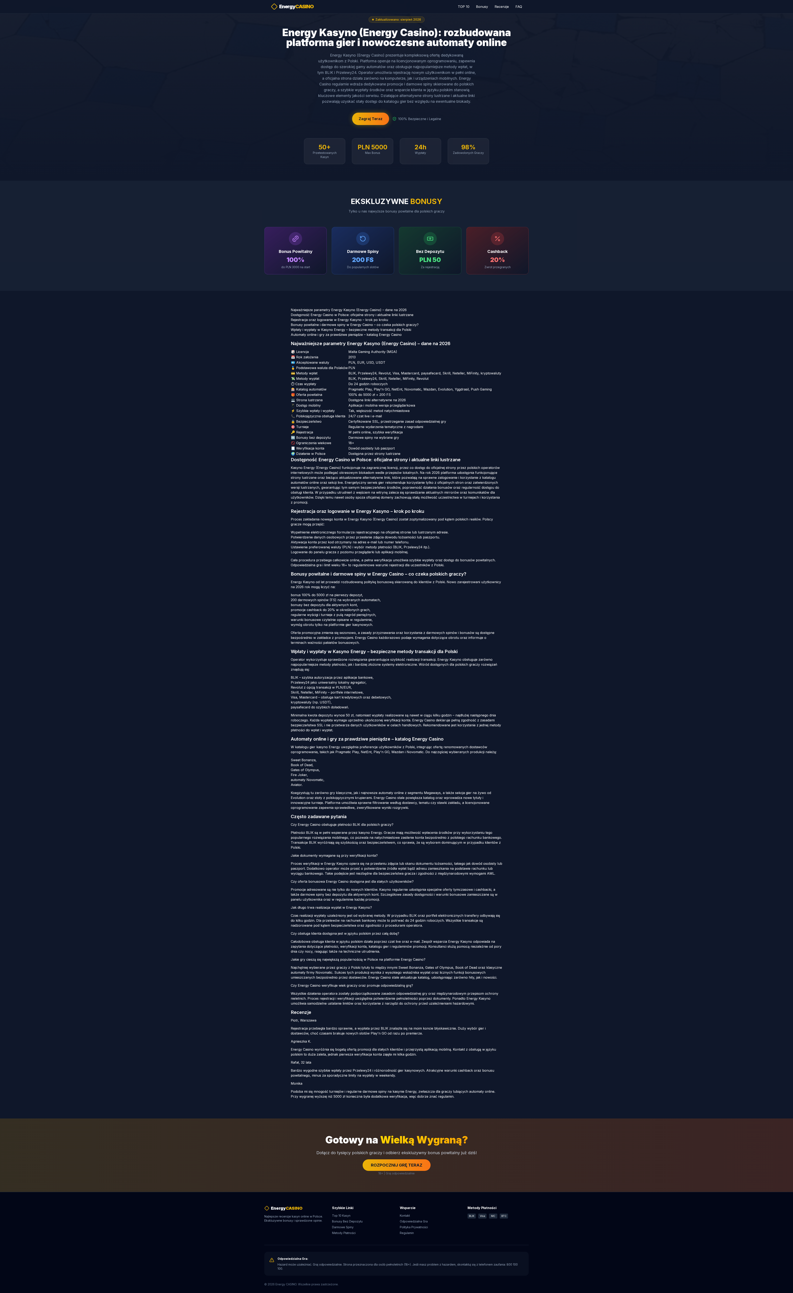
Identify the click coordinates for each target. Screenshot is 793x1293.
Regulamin (407, 1233)
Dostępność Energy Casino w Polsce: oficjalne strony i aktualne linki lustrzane (352, 315)
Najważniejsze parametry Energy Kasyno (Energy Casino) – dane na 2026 (349, 310)
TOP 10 (463, 7)
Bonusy (482, 7)
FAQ (518, 7)
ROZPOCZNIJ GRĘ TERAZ (396, 1165)
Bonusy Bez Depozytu (347, 1221)
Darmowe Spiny (343, 1227)
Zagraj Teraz (370, 119)
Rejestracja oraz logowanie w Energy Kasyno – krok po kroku (339, 320)
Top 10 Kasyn (341, 1215)
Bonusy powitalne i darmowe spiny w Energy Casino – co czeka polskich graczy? (355, 325)
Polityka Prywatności (414, 1227)
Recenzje (502, 7)
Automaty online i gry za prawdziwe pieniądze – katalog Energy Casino (346, 335)
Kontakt (405, 1215)
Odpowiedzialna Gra (414, 1221)
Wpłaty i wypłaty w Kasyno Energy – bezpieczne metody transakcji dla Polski (351, 330)
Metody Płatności (344, 1233)
